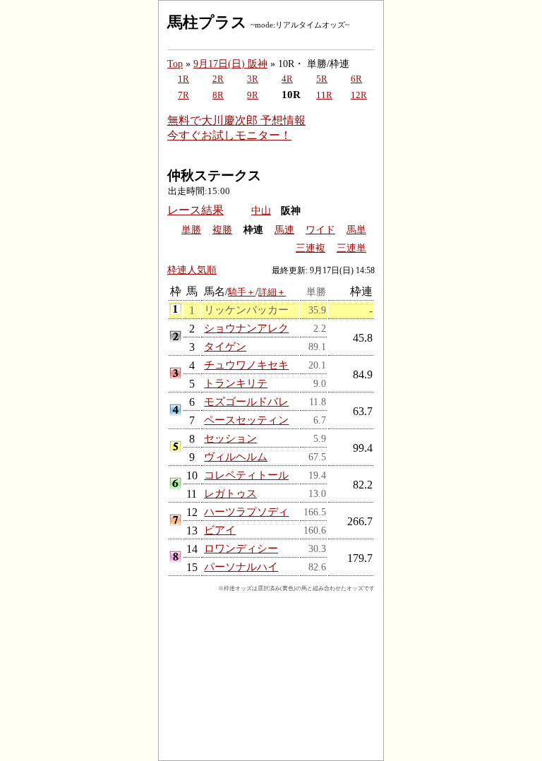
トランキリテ (235, 383)
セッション (230, 438)
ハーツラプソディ (246, 511)
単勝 (191, 229)
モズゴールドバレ (246, 401)
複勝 (222, 229)
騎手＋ (241, 292)
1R (183, 79)
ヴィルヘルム (235, 456)
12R (359, 95)
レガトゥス (230, 493)
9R (252, 95)
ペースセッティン (246, 420)
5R (321, 79)
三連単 (351, 248)
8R (218, 95)
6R (356, 79)
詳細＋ (272, 292)
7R (183, 95)
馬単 (356, 229)
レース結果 (195, 210)
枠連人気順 (192, 269)
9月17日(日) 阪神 (230, 63)
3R (252, 79)
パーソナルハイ (241, 567)
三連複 (310, 248)
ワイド (320, 229)
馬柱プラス (207, 22)
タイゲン (225, 346)
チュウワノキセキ (246, 365)
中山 (261, 210)
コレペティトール (246, 475)
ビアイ (220, 530)
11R (324, 95)
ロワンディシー (241, 548)
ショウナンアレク (246, 328)
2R (218, 79)
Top (175, 63)
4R (287, 79)
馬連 (284, 229)
